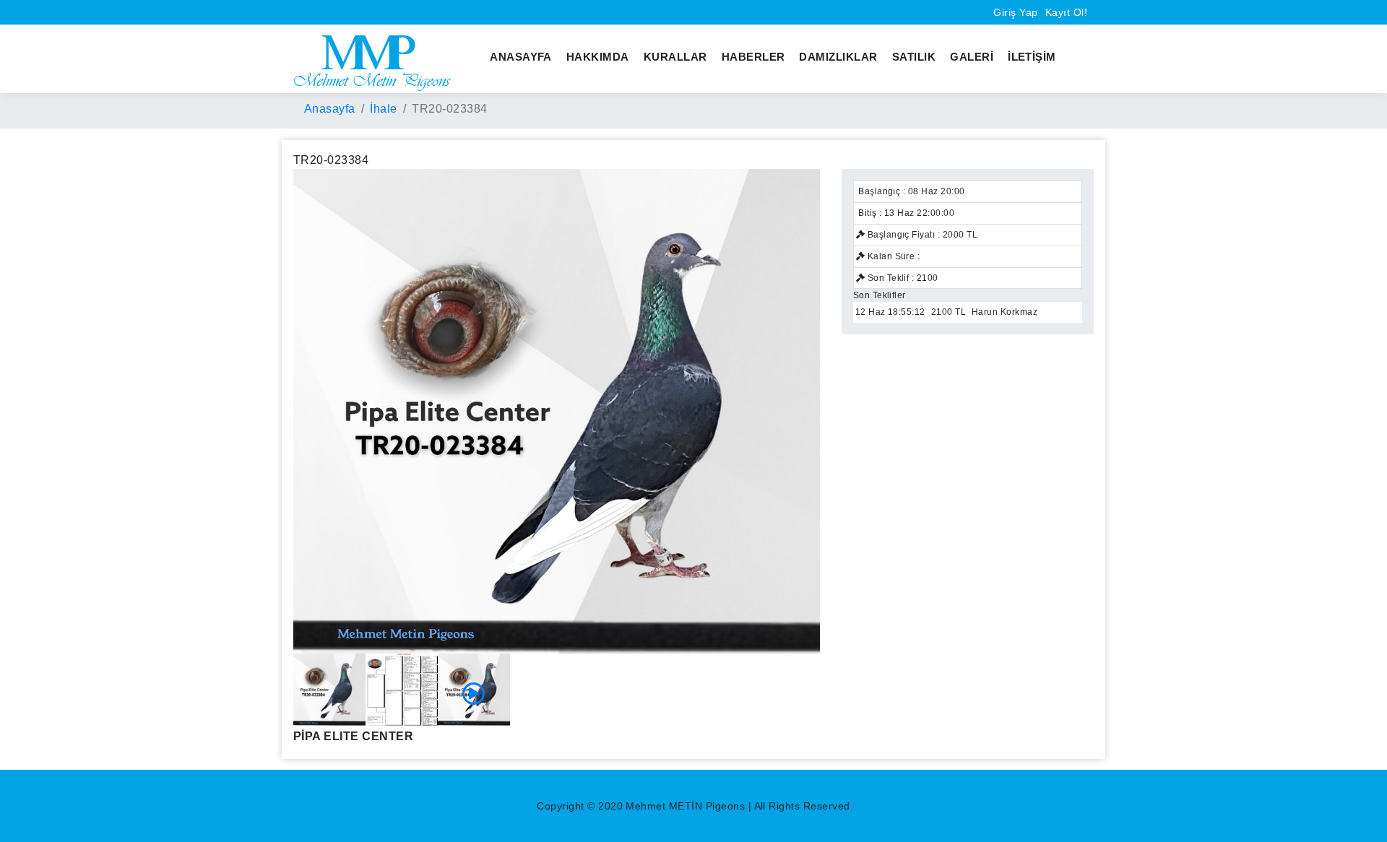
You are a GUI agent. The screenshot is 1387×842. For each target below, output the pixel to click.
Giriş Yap (1015, 12)
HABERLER (753, 57)
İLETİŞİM (1032, 57)
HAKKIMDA (597, 57)
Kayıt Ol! (1066, 12)
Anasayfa (329, 109)
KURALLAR (675, 57)
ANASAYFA (521, 57)
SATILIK (914, 57)
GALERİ (971, 57)
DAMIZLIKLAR (838, 57)
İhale (383, 109)
